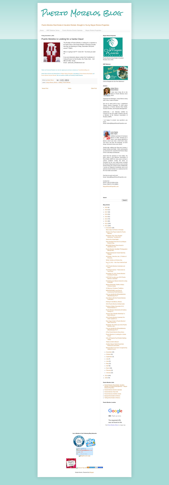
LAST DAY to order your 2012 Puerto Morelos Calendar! (115, 278)
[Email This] (61, 80)
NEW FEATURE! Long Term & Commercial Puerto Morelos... (114, 291)
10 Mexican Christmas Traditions (114, 288)
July (107, 359)
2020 (106, 207)
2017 (106, 212)
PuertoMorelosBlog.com (83, 70)
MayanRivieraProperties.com (111, 186)
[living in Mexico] (90, 446)
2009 (106, 377)
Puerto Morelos (66, 82)
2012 (106, 223)
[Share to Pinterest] (68, 80)
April (107, 365)
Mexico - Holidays (58, 82)
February (108, 370)
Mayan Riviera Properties (93, 30)
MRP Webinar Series (53, 30)
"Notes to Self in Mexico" (112, 342)
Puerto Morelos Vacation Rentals (48, 75)
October (108, 354)
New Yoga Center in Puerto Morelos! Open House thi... (115, 321)
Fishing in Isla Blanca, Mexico (114, 301)
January (108, 372)
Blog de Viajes (84, 453)
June (107, 361)
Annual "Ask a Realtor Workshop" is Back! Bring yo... (115, 314)
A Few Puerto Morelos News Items (115, 332)
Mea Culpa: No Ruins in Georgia (114, 229)
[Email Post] (57, 80)
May (107, 363)
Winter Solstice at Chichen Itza (114, 260)
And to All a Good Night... (112, 239)
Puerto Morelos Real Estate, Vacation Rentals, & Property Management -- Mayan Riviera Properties (116, 386)
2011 (106, 225)
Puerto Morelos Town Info (111, 391)
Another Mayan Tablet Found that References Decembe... (115, 344)
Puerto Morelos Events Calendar (72, 30)
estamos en (86, 450)
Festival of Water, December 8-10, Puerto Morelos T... (115, 307)
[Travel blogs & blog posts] (91, 467)
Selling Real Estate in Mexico (112, 397)
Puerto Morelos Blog (81, 13)
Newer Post (45, 88)
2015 (106, 216)
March (108, 368)
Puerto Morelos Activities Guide (113, 394)
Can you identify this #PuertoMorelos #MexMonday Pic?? (116, 295)
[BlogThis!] (62, 80)
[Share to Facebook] (66, 80)
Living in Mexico (49, 82)
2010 (106, 375)
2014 (106, 219)
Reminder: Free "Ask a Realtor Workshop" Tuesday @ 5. (114, 236)
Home (42, 30)
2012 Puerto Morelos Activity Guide (115, 304)
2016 (106, 214)
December (109, 227)
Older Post (94, 88)
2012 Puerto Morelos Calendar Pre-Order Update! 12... (115, 318)
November (109, 352)
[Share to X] (64, 80)
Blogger (92, 472)
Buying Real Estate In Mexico (112, 395)
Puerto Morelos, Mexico (113, 425)
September (109, 356)
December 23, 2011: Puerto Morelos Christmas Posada (115, 274)
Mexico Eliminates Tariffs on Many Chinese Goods (115, 285)
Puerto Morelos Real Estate (86, 73)
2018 (106, 209)
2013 (106, 221)
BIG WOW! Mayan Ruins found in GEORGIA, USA (115, 246)
